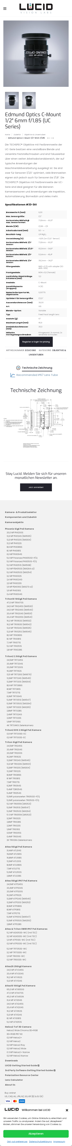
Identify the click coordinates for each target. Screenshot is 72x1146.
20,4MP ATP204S (15, 887)
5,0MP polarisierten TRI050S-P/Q (23, 800)
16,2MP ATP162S (14, 895)
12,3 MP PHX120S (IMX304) (19, 539)
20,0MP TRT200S (15, 667)
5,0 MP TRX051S (14, 646)
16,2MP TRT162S (14, 670)
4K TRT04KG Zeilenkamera (20, 725)
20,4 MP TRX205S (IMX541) (19, 617)
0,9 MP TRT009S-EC (16, 733)
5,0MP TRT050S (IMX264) (19, 703)
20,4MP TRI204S (14, 749)
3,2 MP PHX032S (14, 576)
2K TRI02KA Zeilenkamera (19, 840)
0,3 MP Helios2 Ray (16, 1045)
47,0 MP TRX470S (15, 602)
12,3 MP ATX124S (14, 1014)
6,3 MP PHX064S (14, 554)
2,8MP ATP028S (14, 924)
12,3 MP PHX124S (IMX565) (19, 536)
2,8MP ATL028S (14, 875)
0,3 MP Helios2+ (14, 1037)
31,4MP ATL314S (14, 850)
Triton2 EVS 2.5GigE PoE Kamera (23, 730)
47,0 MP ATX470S (15, 992)
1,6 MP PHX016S (14, 590)
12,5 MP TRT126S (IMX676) (19, 674)
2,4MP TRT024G (14, 714)
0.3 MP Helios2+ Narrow (18, 1052)
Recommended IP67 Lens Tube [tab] (37, 375)
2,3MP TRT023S (14, 718)
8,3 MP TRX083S (14, 635)
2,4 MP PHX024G (14, 579)
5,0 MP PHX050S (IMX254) (19, 572)
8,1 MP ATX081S (14, 1018)
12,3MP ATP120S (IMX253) (18, 902)
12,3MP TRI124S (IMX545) (18, 760)
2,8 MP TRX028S (14, 649)
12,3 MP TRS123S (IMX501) (19, 764)
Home (7, 134)
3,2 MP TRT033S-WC (17, 952)
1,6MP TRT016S (14, 721)
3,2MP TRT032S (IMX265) (19, 707)
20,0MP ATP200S (15, 891)
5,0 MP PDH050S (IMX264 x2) (20, 568)
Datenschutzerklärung (40, 1141)
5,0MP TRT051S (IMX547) (19, 699)
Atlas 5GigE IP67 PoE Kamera (21, 880)
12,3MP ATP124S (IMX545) (19, 898)
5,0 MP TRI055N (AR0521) (19, 803)
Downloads (11, 1060)
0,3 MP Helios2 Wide (16, 1048)
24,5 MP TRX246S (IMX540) (20, 609)
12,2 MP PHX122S (14, 543)
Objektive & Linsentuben (35, 134)
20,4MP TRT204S (15, 663)
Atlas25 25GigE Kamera (18, 966)
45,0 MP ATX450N (15, 996)
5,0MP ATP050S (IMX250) (19, 920)
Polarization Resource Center (22, 1075)
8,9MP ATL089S (14, 864)
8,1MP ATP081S (13, 909)
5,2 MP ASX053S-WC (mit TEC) (22, 932)
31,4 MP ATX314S (14, 1000)
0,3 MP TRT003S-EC (16, 737)
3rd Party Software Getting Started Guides (29, 1070)
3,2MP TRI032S (14, 818)
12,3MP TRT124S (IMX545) (19, 678)
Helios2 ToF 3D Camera (18, 1026)
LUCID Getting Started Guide (21, 1065)
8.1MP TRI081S (13, 778)
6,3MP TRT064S (14, 696)
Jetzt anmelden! (36, 487)
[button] (67, 1110)
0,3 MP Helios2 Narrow (17, 1055)
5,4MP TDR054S (14, 789)
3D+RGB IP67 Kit (14, 1034)
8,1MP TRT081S (14, 689)
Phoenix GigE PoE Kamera (19, 528)
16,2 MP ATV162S (14, 977)
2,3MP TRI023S (14, 825)
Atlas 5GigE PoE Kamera (18, 846)
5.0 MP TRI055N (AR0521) (19, 814)
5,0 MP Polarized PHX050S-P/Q (22, 561)
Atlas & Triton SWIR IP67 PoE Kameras (26, 928)
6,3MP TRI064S (14, 785)
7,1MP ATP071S (13, 913)
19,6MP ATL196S (14, 854)
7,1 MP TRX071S (14, 642)
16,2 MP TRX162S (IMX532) (19, 620)
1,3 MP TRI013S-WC (16, 956)
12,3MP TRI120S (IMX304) (18, 767)
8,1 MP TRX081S (14, 638)
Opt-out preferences (17, 1141)
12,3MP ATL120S (14, 861)
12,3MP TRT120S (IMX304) (19, 681)
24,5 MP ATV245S (15, 969)
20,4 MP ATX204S (15, 1007)
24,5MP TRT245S (15, 660)
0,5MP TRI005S (14, 832)
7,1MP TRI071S (13, 782)
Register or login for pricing (36, 341)
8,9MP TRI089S (14, 774)
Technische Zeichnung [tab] (37, 368)
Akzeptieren (36, 1133)
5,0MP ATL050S (14, 872)
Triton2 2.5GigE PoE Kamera (21, 656)
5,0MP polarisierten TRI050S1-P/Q (23, 796)
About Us (10, 1084)
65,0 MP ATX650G (15, 989)
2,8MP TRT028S (14, 710)
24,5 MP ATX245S (15, 1003)
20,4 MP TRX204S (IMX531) (19, 613)
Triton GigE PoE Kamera (18, 742)
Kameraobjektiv (14, 522)
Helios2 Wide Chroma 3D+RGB (22, 1030)
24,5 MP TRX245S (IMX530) (20, 606)
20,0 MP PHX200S (15, 532)
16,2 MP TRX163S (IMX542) (19, 624)
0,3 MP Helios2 (13, 1041)
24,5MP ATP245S (15, 884)
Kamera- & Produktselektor (21, 512)
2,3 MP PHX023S (14, 583)
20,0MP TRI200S (14, 753)
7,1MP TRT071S (13, 692)
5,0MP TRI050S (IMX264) (19, 811)
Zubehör (17, 134)
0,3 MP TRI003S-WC (16, 959)
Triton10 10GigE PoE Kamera (21, 598)
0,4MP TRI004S (14, 836)
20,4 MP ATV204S (15, 973)
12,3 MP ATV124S (14, 980)
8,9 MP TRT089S (14, 685)
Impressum (59, 1141)
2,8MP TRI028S (14, 821)
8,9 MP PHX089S (14, 547)
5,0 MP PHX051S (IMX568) (19, 565)
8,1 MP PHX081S (14, 550)
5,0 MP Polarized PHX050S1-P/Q (22, 557)
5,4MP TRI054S (14, 793)
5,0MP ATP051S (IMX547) (18, 916)
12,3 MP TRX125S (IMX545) (19, 631)
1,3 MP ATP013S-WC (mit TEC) (21, 939)
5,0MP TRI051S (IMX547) (18, 807)
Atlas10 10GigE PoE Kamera (20, 985)
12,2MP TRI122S (14, 771)
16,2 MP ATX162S (14, 1011)
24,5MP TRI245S (14, 745)
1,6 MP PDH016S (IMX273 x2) (20, 586)
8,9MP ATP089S (14, 906)
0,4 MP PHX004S (14, 594)
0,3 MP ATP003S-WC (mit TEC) (22, 943)
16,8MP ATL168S (14, 857)
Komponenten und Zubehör (21, 517)
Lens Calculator (14, 1079)
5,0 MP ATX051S (14, 1022)
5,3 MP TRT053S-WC (17, 948)
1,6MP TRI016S (13, 829)
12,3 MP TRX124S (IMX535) (19, 627)
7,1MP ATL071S (13, 868)
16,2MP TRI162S (14, 756)
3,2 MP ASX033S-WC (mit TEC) (22, 936)
